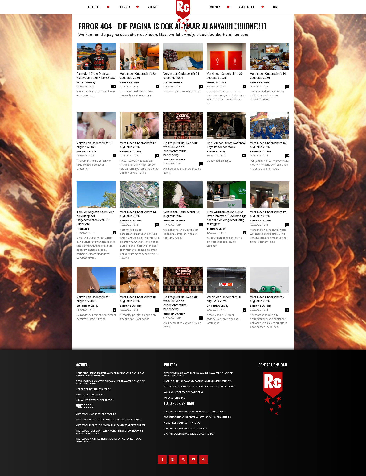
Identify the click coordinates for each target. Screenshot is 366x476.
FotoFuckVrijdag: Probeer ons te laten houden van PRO (197, 417)
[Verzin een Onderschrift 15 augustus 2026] (269, 125)
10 (287, 155)
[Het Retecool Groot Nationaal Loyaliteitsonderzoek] (226, 125)
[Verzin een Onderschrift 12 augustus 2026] (269, 194)
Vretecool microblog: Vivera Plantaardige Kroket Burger (111, 425)
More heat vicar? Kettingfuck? (182, 423)
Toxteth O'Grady (86, 82)
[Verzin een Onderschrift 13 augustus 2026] (183, 194)
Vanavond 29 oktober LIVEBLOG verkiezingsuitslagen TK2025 (199, 387)
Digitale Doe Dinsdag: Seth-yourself (185, 428)
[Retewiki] (203, 459)
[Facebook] (162, 459)
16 (157, 155)
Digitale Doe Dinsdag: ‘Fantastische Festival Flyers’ (194, 412)
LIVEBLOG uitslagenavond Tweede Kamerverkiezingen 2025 (198, 381)
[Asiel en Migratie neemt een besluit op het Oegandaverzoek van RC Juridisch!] (96, 194)
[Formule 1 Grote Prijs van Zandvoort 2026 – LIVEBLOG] (96, 56)
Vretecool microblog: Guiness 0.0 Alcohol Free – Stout (109, 420)
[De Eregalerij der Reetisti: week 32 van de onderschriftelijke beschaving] (183, 280)
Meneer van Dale (129, 82)
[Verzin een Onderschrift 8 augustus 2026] (226, 280)
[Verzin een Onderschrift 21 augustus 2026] (183, 56)
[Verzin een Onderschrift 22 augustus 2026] (139, 56)
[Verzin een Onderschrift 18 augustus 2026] (96, 125)
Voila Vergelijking (174, 398)
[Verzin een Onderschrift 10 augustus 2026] (139, 280)
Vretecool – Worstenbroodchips (96, 414)
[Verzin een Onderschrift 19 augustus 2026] (269, 56)
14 (244, 155)
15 (287, 86)
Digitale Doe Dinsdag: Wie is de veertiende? (189, 434)
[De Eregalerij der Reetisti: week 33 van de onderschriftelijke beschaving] (183, 125)
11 (157, 224)
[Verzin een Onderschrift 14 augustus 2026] (139, 194)
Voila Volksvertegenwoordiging (183, 392)
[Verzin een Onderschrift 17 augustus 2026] (139, 125)
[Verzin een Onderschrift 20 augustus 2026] (226, 56)
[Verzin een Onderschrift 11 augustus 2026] (96, 280)
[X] (183, 459)
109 (113, 86)
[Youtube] (193, 459)
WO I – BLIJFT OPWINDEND (90, 395)
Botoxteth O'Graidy (130, 151)
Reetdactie (83, 228)
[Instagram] (173, 459)
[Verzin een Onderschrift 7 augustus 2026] (269, 280)
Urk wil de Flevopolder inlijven (94, 400)
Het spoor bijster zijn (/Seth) (93, 389)
